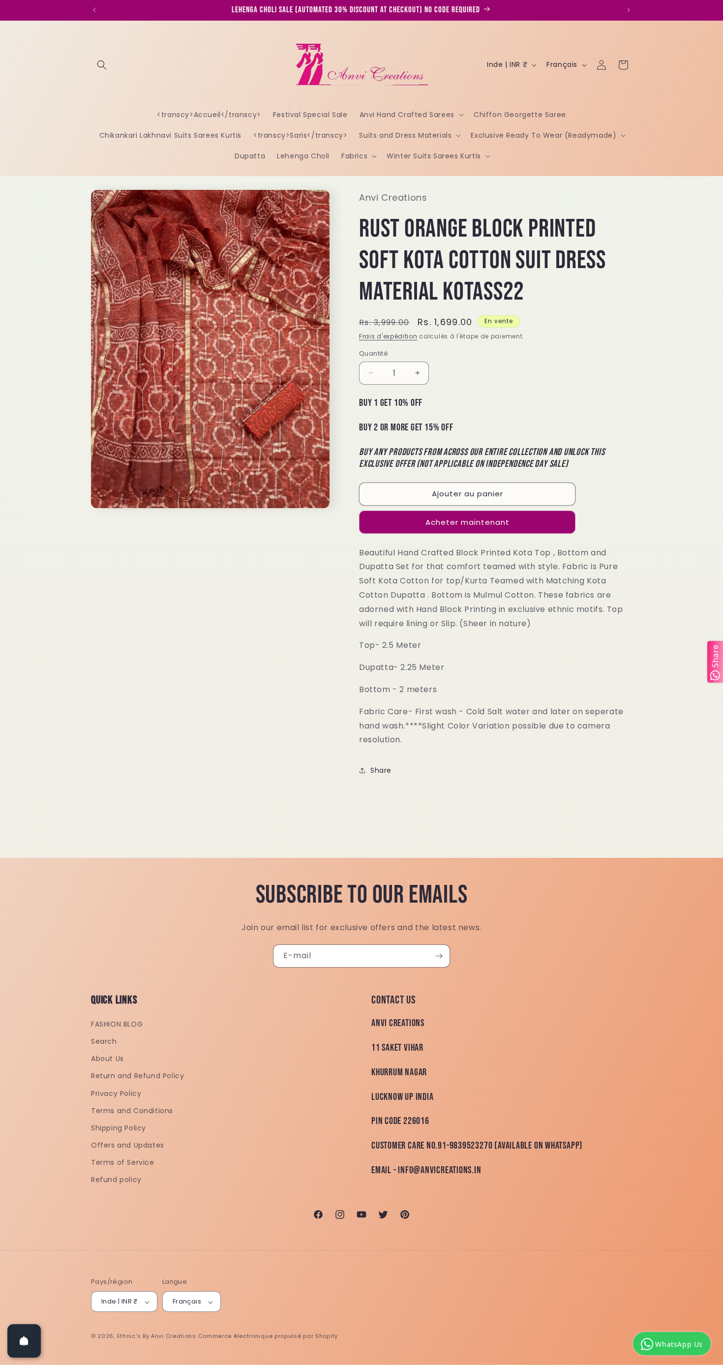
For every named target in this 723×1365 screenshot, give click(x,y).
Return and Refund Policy (137, 1076)
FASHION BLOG (117, 1024)
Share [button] (381, 770)
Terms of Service (122, 1163)
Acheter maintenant (467, 522)
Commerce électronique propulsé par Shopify (268, 1336)
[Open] (24, 1341)
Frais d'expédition (388, 336)
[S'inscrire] (439, 956)
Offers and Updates (127, 1146)
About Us (107, 1059)
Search (104, 1041)
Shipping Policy (118, 1128)
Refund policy (116, 1180)
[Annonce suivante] (628, 9)
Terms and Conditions (132, 1111)
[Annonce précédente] (94, 9)
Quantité (373, 353)
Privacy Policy (116, 1093)
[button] (102, 65)
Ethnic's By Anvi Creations (156, 1336)
